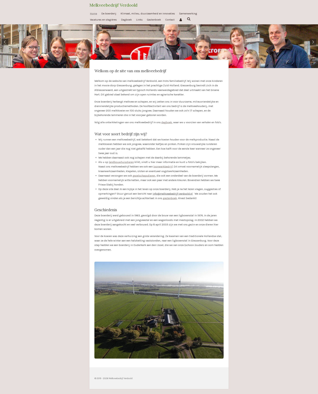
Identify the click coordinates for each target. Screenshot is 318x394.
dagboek (166, 122)
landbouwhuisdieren (121, 162)
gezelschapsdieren (144, 175)
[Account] (181, 20)
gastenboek (170, 198)
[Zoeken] (189, 19)
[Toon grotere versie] (159, 310)
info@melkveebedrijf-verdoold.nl (173, 193)
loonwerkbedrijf (163, 166)
